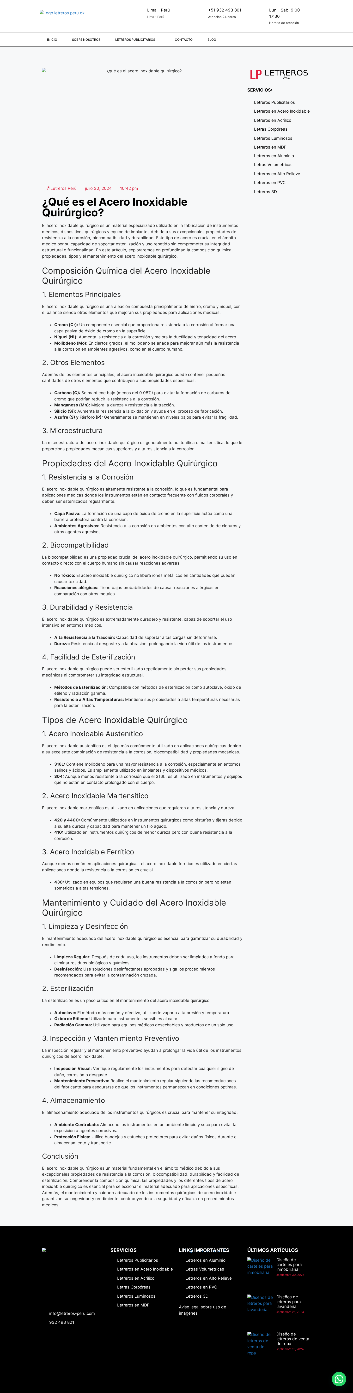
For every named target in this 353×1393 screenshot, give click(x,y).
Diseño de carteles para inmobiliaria (289, 1264)
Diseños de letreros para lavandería (288, 1302)
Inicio (52, 39)
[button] (339, 1379)
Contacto (184, 39)
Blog (211, 39)
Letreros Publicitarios (135, 39)
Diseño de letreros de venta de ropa (292, 1339)
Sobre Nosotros (86, 39)
